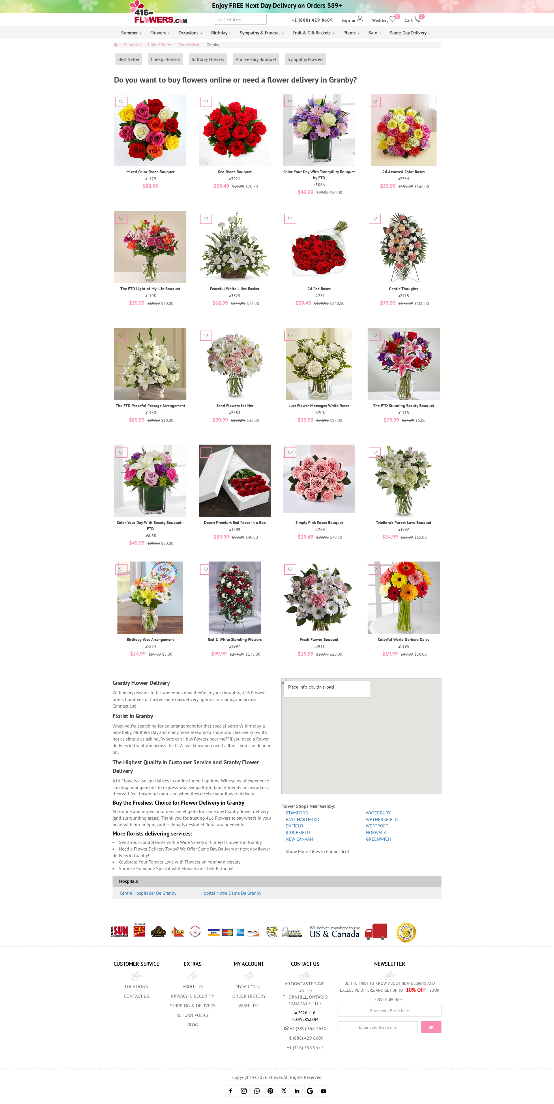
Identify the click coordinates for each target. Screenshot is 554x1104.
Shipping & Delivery (193, 1005)
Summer (130, 33)
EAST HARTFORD (302, 819)
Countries (132, 44)
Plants (350, 33)
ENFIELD (294, 826)
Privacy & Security (192, 996)
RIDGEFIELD (298, 832)
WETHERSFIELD (382, 819)
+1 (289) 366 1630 (308, 1028)
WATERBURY (378, 813)
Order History (249, 996)
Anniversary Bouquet (256, 59)
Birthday (219, 33)
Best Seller (128, 59)
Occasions (189, 33)
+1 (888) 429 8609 (312, 20)
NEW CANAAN (299, 839)
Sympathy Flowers (305, 59)
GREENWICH (378, 839)
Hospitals (128, 881)
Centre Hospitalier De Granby (148, 893)
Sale (373, 33)
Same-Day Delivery (408, 33)
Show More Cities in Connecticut (317, 851)
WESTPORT (377, 826)
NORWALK (376, 832)
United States (160, 44)
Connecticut (189, 44)
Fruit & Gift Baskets (312, 33)
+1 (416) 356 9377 (305, 1047)
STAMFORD (297, 813)
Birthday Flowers (208, 59)
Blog (192, 1024)
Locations (136, 986)
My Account (248, 986)
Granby (213, 44)
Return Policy (192, 1015)
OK (431, 1027)
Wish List (248, 1005)
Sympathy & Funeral (260, 33)
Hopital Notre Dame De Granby (231, 893)
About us (193, 986)
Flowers (158, 33)
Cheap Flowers (165, 59)
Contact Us (136, 996)
